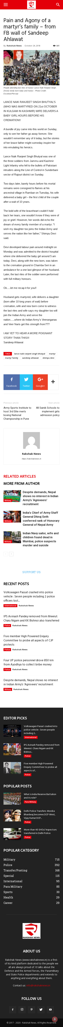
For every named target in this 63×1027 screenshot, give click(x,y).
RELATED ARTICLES (20, 477)
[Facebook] (12, 1009)
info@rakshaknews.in (38, 985)
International (10, 605)
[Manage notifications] (55, 1019)
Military (8, 500)
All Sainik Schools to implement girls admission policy (47, 411)
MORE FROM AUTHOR (22, 484)
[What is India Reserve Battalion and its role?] (12, 799)
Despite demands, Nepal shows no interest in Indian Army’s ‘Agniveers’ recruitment (31, 682)
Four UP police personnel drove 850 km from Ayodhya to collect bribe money (29, 662)
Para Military (30, 802)
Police (7, 625)
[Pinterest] (31, 1009)
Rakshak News (14, 45)
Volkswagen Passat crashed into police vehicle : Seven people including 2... (40, 729)
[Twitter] (40, 1009)
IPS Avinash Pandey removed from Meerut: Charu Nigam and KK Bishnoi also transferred (31, 618)
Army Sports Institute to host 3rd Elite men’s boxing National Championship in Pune (17, 413)
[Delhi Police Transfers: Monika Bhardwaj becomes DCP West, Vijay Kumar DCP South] (12, 815)
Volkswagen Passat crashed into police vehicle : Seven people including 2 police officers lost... (29, 596)
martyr (52, 353)
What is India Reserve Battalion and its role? (40, 796)
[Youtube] (50, 1009)
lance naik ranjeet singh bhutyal (29, 353)
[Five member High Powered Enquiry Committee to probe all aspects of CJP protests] (12, 768)
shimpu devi (48, 358)
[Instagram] (22, 1009)
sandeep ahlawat (30, 358)
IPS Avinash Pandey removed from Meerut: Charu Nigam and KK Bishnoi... (41, 748)
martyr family (11, 358)
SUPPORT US (31, 572)
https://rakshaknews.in (31, 459)
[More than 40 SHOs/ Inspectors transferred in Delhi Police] (12, 834)
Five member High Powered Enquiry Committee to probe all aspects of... (40, 767)
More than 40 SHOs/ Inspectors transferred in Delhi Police (40, 831)
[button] (58, 4)
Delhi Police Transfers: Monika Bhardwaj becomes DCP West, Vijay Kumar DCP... (39, 814)
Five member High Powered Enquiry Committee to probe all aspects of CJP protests (28, 640)
